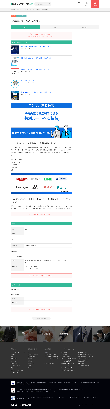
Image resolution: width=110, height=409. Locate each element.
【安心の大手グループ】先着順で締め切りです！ (36, 69)
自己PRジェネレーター (33, 356)
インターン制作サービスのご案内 (52, 358)
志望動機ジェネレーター (33, 354)
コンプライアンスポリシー (67, 365)
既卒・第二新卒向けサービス (17, 370)
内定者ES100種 (31, 360)
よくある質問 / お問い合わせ (84, 365)
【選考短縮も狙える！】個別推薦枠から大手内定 (36, 58)
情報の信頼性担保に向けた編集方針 (85, 356)
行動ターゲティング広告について (68, 358)
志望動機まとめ (31, 363)
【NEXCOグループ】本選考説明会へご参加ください (37, 92)
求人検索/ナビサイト (15, 365)
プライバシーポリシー (66, 356)
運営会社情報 (64, 352)
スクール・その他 (14, 372)
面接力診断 (30, 361)
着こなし (82, 334)
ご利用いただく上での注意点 (84, 358)
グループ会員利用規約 (66, 361)
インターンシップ (14, 360)
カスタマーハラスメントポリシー (68, 370)
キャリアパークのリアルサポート (85, 354)
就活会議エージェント (27, 81)
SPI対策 (29, 365)
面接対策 (101, 334)
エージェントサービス (15, 363)
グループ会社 (64, 354)
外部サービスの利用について (67, 363)
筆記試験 (64, 334)
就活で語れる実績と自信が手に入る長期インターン (36, 47)
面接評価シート (31, 367)
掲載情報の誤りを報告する (42, 318)
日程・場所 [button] (84, 27)
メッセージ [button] (25, 27)
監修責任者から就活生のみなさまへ (85, 352)
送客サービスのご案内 (49, 363)
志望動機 (46, 334)
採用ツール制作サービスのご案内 (52, 356)
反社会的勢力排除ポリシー (67, 369)
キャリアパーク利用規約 (66, 360)
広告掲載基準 (81, 361)
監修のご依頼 (81, 363)
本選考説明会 (14, 354)
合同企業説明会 (14, 358)
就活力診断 (30, 358)
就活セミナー (14, 356)
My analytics (30, 352)
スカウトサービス (14, 367)
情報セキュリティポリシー (67, 367)
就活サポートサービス (15, 369)
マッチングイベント (15, 361)
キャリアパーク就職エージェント (18, 352)
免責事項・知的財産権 (83, 360)
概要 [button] (55, 27)
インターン (9, 334)
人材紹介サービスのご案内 (50, 354)
